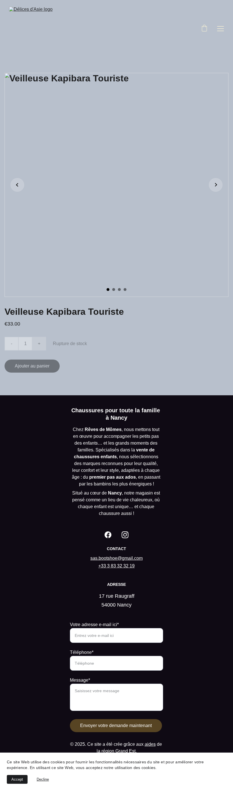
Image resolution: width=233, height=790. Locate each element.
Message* (80, 680)
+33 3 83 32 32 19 (116, 565)
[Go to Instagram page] (125, 534)
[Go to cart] (204, 28)
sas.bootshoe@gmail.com (116, 558)
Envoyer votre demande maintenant (116, 725)
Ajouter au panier (32, 366)
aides (150, 744)
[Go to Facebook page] (108, 534)
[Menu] (220, 28)
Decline (43, 779)
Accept (17, 779)
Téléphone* (81, 652)
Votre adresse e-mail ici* (94, 624)
